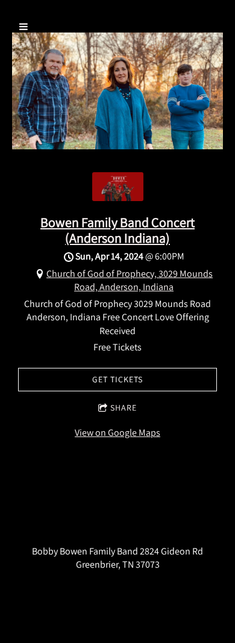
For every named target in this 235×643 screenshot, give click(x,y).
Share (123, 407)
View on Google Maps (117, 432)
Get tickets (117, 379)
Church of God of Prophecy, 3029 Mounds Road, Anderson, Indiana (129, 280)
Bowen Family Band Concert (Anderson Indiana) (117, 230)
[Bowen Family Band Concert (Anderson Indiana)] (117, 197)
